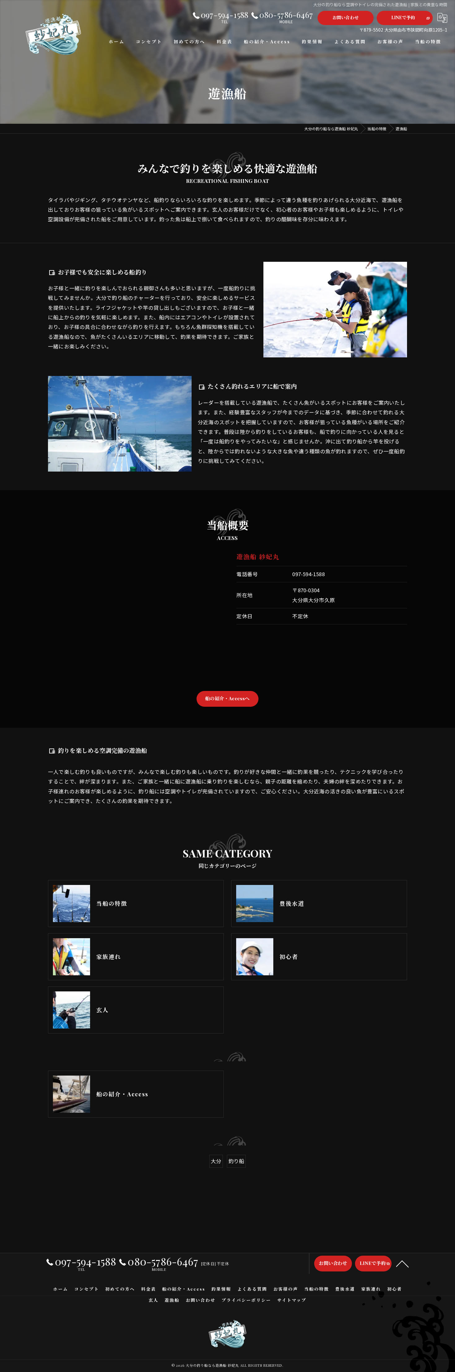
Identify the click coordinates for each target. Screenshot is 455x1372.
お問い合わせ (345, 17)
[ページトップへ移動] (402, 1263)
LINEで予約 (403, 17)
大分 (216, 1161)
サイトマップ (291, 1300)
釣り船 (236, 1161)
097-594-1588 (308, 574)
